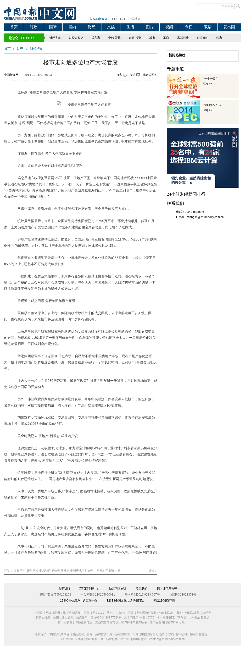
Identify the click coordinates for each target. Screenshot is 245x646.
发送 (132, 75)
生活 (130, 27)
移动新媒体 (100, 19)
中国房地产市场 (104, 570)
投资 (138, 37)
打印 (119, 75)
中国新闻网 (11, 75)
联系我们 (141, 588)
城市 (152, 37)
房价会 (55, 570)
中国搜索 (134, 19)
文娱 (111, 27)
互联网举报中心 (89, 588)
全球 (111, 37)
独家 (219, 37)
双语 (208, 27)
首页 (14, 27)
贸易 (118, 37)
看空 (23, 570)
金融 (131, 37)
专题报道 (175, 68)
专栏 (188, 27)
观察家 (95, 37)
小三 (117, 570)
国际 (53, 27)
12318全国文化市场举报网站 (125, 600)
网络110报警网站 (164, 600)
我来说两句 (150, 75)
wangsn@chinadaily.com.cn (205, 217)
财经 (91, 27)
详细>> (207, 84)
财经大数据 (76, 37)
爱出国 (229, 27)
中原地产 (45, 570)
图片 (150, 27)
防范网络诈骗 (117, 588)
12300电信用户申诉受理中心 (78, 600)
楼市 (16, 570)
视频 (169, 27)
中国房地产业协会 (81, 570)
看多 (36, 570)
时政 (33, 27)
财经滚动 (202, 37)
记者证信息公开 (167, 588)
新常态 (65, 570)
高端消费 (183, 37)
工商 (166, 37)
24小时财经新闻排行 (186, 194)
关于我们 (64, 588)
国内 (72, 27)
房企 (29, 570)
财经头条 (55, 37)
